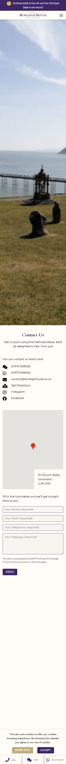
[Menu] (61, 15)
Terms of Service (31, 562)
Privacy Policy (10, 562)
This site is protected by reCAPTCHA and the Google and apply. (30, 560)
